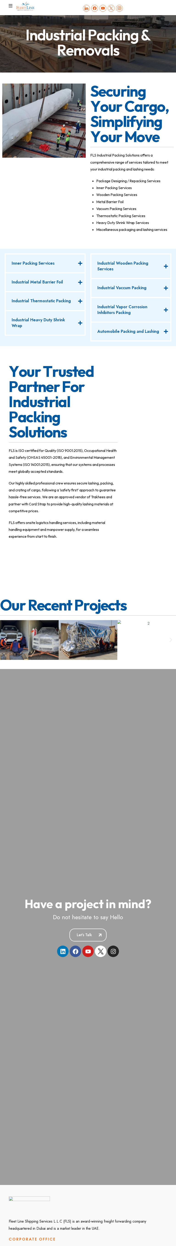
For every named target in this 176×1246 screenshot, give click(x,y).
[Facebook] (94, 8)
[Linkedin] (63, 951)
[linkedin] (86, 8)
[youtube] (102, 8)
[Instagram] (119, 8)
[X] (111, 8)
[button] (5, 640)
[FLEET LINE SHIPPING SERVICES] (25, 5)
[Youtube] (88, 951)
